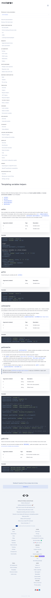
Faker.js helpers (5, 102)
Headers (4, 79)
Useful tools (13, 574)
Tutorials (14, 542)
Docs (13, 531)
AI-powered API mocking (37, 538)
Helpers (3, 90)
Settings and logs (5, 178)
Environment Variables (7, 147)
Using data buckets (6, 121)
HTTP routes (4, 53)
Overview (4, 87)
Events (3, 157)
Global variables (5, 110)
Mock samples (13, 567)
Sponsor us (37, 567)
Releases (14, 540)
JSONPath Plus (30, 356)
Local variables (5, 108)
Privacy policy (37, 585)
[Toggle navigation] (48, 5)
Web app (37, 556)
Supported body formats (7, 43)
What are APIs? (25, 516)
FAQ (14, 536)
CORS (3, 35)
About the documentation (6, 19)
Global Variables (5, 150)
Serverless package (37, 560)
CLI (37, 558)
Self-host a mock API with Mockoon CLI (25, 507)
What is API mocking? (25, 518)
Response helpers (6, 97)
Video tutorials (13, 545)
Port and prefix (5, 27)
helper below (36, 316)
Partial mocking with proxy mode (9, 30)
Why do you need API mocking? (25, 520)
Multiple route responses (7, 66)
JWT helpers (5, 95)
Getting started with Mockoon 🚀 (25, 505)
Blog (14, 538)
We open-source (37, 542)
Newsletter (37, 574)
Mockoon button (13, 572)
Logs (3, 152)
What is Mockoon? (25, 503)
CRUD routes (5, 56)
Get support (37, 572)
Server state (4, 155)
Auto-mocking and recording (8, 137)
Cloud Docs (13, 533)
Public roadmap (37, 569)
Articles (13, 549)
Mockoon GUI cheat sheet (7, 22)
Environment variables (7, 113)
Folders (3, 61)
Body (3, 77)
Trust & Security (37, 536)
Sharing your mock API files (8, 176)
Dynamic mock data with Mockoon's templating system (25, 514)
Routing (3, 51)
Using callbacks (5, 129)
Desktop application (37, 554)
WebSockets (4, 58)
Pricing (37, 533)
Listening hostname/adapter (8, 37)
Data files (4, 173)
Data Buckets (5, 145)
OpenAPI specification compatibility (10, 168)
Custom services (37, 549)
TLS (3, 32)
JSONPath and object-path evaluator (19, 370)
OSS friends (37, 578)
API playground (13, 565)
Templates (13, 569)
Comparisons (13, 551)
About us (37, 565)
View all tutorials (25, 523)
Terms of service (37, 582)
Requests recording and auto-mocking (25, 512)
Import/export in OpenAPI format (9, 165)
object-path (23, 356)
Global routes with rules (7, 71)
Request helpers (5, 92)
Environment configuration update (9, 160)
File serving (4, 82)
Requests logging (5, 134)
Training (13, 547)
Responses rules (5, 69)
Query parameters (6, 45)
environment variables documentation (10, 446)
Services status (37, 540)
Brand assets (37, 576)
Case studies (13, 554)
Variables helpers (6, 100)
